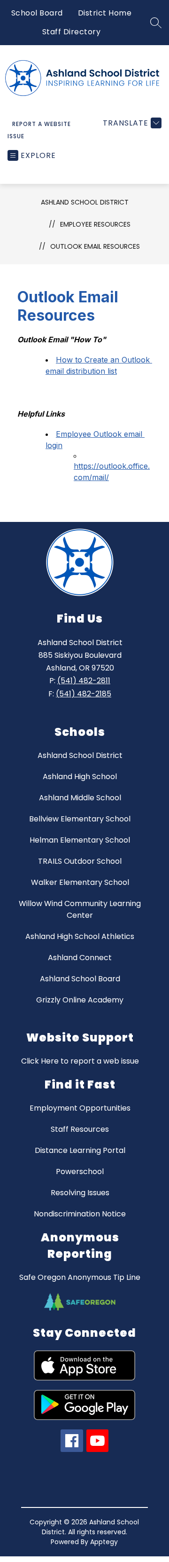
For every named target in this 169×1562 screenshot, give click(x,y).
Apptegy (104, 1541)
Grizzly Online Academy (79, 999)
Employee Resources (95, 224)
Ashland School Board (80, 978)
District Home (105, 13)
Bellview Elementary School (80, 818)
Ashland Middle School (80, 797)
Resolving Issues (80, 1192)
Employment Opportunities (80, 1108)
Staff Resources (80, 1129)
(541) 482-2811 (83, 680)
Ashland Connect (80, 957)
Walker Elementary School (80, 882)
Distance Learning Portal (80, 1150)
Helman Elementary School (80, 840)
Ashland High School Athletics (79, 936)
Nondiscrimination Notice (80, 1213)
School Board (37, 13)
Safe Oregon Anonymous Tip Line (79, 1277)
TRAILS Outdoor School (80, 861)
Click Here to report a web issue (80, 1061)
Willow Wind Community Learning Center (80, 909)
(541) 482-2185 (83, 693)
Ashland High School (80, 776)
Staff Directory (71, 31)
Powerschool (80, 1171)
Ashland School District (85, 202)
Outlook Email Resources (95, 246)
